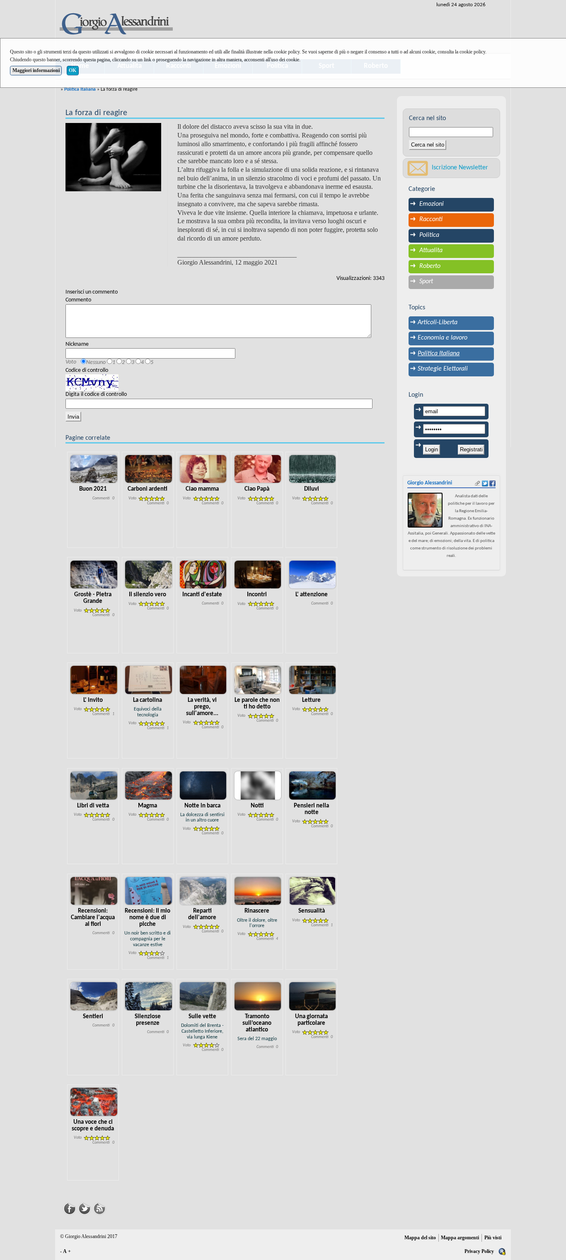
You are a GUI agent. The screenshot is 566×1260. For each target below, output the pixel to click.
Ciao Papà (256, 489)
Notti (257, 806)
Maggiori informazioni (36, 70)
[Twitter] (84, 1208)
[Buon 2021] (94, 469)
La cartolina (147, 700)
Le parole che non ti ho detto (257, 703)
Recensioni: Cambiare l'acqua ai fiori (93, 918)
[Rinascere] (258, 891)
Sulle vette (202, 1017)
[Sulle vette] (203, 996)
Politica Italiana (80, 89)
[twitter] (485, 483)
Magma (147, 806)
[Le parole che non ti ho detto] (258, 680)
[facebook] (492, 483)
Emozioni (431, 204)
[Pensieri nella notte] (312, 785)
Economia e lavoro (442, 338)
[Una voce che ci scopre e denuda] (94, 1101)
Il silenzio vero (147, 595)
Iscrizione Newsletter (460, 167)
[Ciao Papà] (258, 469)
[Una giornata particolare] (312, 996)
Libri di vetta (93, 806)
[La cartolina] (148, 680)
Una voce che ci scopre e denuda (93, 1125)
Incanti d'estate (202, 595)
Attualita (431, 250)
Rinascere (256, 911)
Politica (429, 235)
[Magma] (148, 785)
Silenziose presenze (148, 1020)
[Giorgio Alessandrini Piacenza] (116, 25)
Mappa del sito (420, 1237)
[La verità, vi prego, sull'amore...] (203, 680)
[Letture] (312, 680)
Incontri (257, 595)
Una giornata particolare (311, 1020)
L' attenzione (311, 595)
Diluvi (311, 489)
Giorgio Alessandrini (429, 483)
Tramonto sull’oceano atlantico (256, 1023)
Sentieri (93, 1017)
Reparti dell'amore (202, 914)
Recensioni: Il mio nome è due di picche (147, 918)
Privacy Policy (479, 1251)
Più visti (492, 1237)
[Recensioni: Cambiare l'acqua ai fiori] (94, 891)
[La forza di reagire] (113, 157)
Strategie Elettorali (443, 369)
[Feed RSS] (99, 1208)
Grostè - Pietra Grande (92, 598)
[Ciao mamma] (203, 469)
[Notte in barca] (203, 785)
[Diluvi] (312, 469)
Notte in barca (202, 806)
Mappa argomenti (460, 1237)
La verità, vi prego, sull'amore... (202, 707)
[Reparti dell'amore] (203, 891)
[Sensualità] (312, 891)
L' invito (93, 700)
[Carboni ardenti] (148, 469)
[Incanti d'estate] (203, 574)
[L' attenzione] (312, 574)
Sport (426, 281)
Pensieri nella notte (311, 809)
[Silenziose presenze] (148, 996)
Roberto (429, 266)
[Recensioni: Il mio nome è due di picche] (148, 891)
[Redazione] (502, 1251)
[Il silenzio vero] (148, 574)
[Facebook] (69, 1208)
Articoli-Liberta (437, 322)
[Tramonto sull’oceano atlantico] (258, 996)
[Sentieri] (94, 996)
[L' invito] (94, 680)
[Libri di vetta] (94, 785)
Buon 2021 (93, 489)
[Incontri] (258, 574)
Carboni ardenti (147, 489)
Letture (311, 700)
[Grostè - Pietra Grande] (94, 574)
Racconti (431, 219)
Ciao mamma (202, 489)
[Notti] (258, 785)
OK (72, 70)
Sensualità (311, 911)
